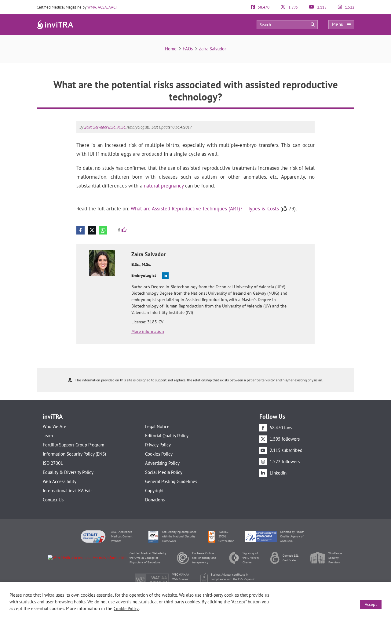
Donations (155, 499)
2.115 (321, 7)
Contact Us (53, 499)
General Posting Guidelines (171, 481)
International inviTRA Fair (67, 490)
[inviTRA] (55, 24)
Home (171, 49)
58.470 (263, 7)
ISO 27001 (53, 463)
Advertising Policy (162, 463)
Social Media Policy (163, 472)
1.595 (292, 7)
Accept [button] (371, 604)
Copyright (154, 490)
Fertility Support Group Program (73, 444)
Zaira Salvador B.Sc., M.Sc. (105, 127)
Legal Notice (157, 426)
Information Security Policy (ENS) (74, 454)
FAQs (188, 49)
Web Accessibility (59, 481)
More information (147, 331)
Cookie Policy (126, 608)
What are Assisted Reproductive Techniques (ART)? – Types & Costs (205, 208)
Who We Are (54, 426)
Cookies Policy (159, 454)
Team (48, 435)
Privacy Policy (158, 444)
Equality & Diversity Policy (68, 472)
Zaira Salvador (212, 49)
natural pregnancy (164, 185)
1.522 (349, 7)
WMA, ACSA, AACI (102, 7)
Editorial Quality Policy (166, 435)
